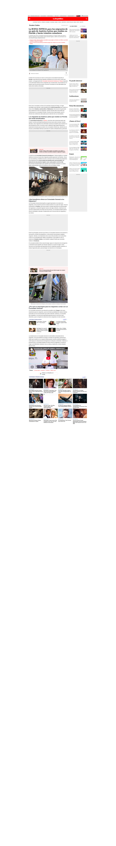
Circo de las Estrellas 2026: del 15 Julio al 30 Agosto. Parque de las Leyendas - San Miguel (74, 126)
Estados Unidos (34, 25)
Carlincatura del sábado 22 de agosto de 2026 (74, 100)
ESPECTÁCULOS (70, 22)
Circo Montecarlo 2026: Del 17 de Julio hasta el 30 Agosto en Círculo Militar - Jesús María (74, 132)
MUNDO (56, 22)
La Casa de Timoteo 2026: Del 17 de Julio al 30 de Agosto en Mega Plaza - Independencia (74, 143)
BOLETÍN (81, 22)
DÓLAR (75, 22)
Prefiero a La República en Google (47, 373)
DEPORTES (64, 22)
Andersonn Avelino (35, 73)
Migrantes (43, 370)
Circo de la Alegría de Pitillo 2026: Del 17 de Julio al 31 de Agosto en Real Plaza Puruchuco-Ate (74, 149)
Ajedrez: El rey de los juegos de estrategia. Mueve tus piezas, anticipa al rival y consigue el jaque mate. (74, 170)
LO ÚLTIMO (35, 22)
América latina (53, 370)
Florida (45, 120)
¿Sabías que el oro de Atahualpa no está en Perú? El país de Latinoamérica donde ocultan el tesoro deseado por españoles (74, 37)
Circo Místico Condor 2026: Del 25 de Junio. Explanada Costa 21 (74, 137)
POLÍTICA (39, 22)
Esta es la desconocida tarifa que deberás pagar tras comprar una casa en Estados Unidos (47, 43)
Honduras (47, 370)
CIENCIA (59, 22)
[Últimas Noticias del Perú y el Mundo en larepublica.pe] (58, 19)
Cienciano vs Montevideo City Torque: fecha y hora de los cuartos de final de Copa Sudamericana (74, 110)
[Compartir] (66, 73)
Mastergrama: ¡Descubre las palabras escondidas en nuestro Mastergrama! (74, 158)
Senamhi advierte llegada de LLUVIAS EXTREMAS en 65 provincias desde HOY (74, 116)
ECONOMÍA (47, 22)
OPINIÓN (43, 22)
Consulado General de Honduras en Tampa (52, 81)
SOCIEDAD (52, 22)
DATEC (78, 22)
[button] (29, 18)
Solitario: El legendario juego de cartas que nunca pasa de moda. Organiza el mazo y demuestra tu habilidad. (74, 164)
